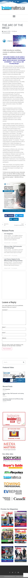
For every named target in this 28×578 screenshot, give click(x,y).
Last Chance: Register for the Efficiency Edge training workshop (13, 259)
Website (4, 338)
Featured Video (8, 367)
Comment (5, 309)
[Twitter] (12, 1)
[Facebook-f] (10, 1)
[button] (14, 16)
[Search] (23, 362)
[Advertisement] (14, 285)
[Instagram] (15, 1)
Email (4, 332)
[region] (14, 377)
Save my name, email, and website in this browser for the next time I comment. (12, 345)
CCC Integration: (8, 233)
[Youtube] (18, 1)
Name (4, 327)
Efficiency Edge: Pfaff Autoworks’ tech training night (13, 247)
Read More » (5, 390)
